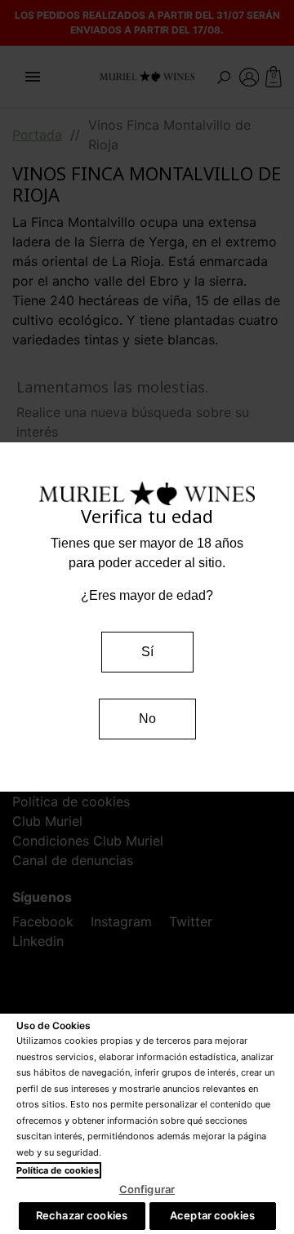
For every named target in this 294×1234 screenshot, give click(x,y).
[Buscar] (223, 76)
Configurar (147, 1189)
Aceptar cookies (212, 1215)
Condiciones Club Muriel (87, 840)
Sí (147, 652)
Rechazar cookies (81, 1215)
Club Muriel (47, 821)
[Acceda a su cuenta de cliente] (249, 76)
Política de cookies (71, 801)
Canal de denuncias (72, 860)
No (147, 719)
